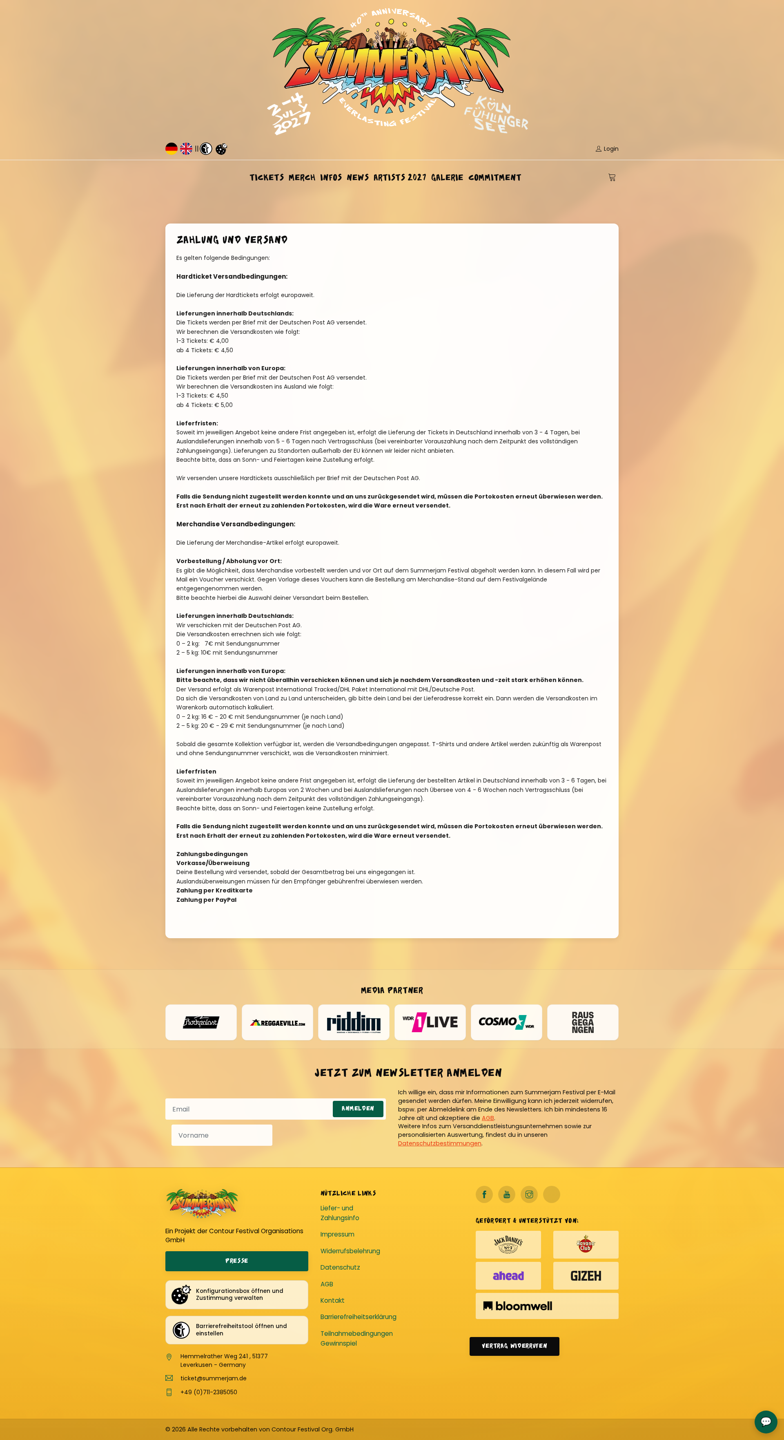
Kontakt (333, 1300)
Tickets (266, 178)
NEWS (358, 178)
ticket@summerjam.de (213, 1378)
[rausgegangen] (583, 1022)
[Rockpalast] (201, 1022)
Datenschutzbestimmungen (439, 1143)
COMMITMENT (494, 178)
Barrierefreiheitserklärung (358, 1317)
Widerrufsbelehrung (350, 1251)
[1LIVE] (430, 1022)
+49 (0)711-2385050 (208, 1392)
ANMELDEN (358, 1109)
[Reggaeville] (277, 1022)
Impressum (337, 1234)
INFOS (331, 178)
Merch (302, 178)
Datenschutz (340, 1267)
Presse (236, 1261)
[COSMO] (506, 1022)
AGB (488, 1118)
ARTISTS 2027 (400, 178)
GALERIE (447, 178)
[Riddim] (354, 1022)
